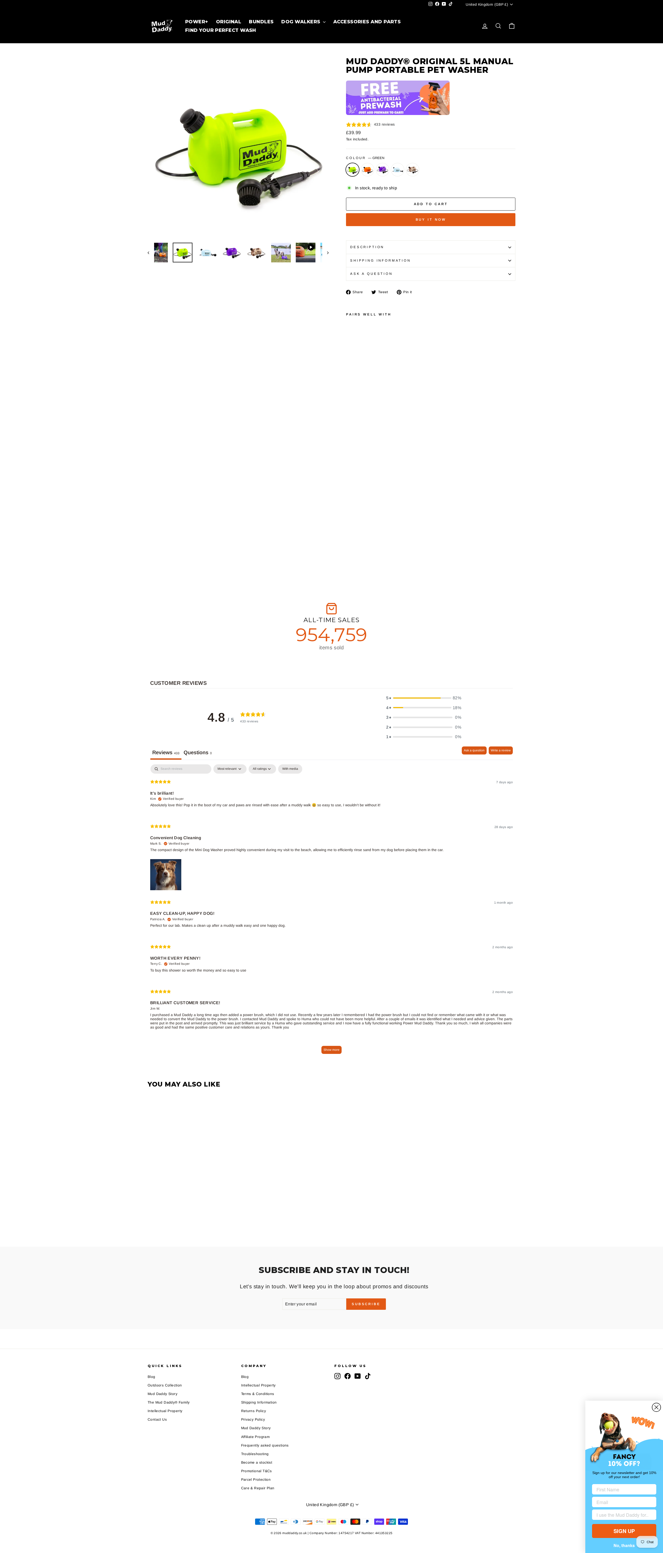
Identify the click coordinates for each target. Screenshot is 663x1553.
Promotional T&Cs (256, 1471)
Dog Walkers (301, 22)
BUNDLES (261, 22)
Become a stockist (256, 1462)
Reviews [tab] (165, 752)
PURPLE (382, 169)
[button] (423, 698)
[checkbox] (290, 769)
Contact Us (157, 1419)
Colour (365, 158)
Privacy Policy (253, 1419)
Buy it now (431, 219)
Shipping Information (259, 1402)
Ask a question (371, 274)
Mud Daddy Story (162, 1394)
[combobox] (622, 1515)
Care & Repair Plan (258, 1488)
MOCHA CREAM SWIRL (412, 169)
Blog (151, 1377)
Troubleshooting (255, 1454)
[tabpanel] (331, 911)
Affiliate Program (255, 1437)
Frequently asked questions (265, 1445)
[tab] (198, 753)
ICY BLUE (397, 169)
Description (367, 247)
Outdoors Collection (165, 1385)
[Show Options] (651, 1515)
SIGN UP (624, 1531)
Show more (331, 1050)
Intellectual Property (165, 1411)
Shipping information (380, 260)
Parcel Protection (256, 1480)
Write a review (501, 750)
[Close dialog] (656, 1407)
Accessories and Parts (366, 22)
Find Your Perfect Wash (220, 30)
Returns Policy (253, 1411)
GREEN (352, 169)
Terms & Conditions (257, 1394)
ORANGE (367, 169)
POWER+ (196, 22)
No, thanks (624, 1545)
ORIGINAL (228, 22)
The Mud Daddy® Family (169, 1402)
